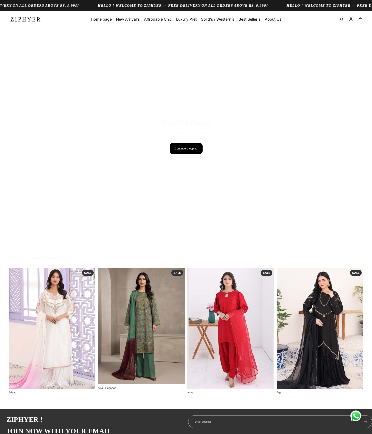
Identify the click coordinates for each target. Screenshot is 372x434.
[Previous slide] (15, 328)
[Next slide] (88, 328)
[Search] (342, 19)
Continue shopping (186, 148)
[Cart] (360, 19)
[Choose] (89, 382)
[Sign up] (365, 421)
